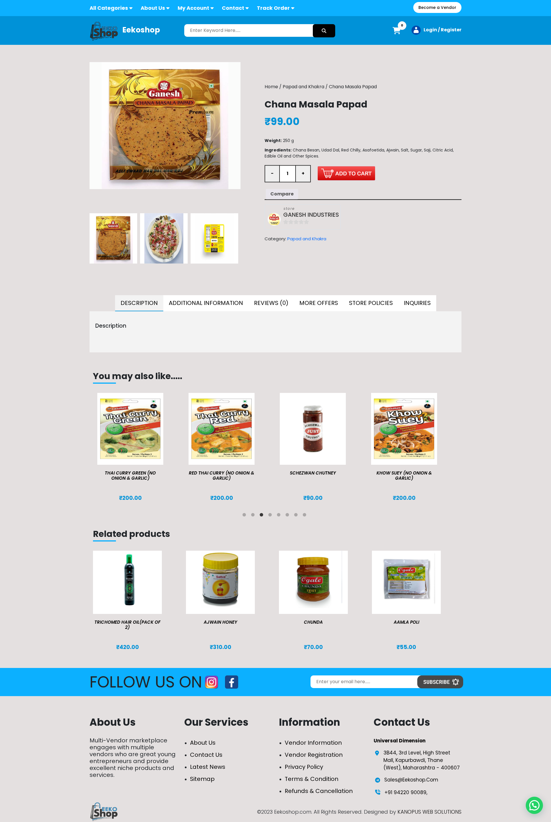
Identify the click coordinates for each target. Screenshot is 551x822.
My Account (193, 7)
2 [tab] (254, 516)
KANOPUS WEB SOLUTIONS (429, 811)
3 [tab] (262, 516)
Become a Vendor (437, 7)
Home (271, 86)
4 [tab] (271, 516)
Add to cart (346, 173)
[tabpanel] (138, 447)
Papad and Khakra (303, 86)
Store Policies (371, 303)
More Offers (318, 303)
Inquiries (417, 303)
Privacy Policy (304, 767)
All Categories (109, 7)
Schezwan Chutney (313, 473)
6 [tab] (288, 516)
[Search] (324, 30)
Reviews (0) (271, 303)
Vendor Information (313, 743)
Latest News (207, 767)
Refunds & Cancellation (319, 791)
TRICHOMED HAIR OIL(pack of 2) (127, 624)
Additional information (206, 303)
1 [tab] (245, 516)
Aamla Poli (406, 622)
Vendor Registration (314, 755)
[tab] (139, 303)
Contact (233, 7)
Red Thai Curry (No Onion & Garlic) (221, 475)
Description (139, 303)
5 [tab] (280, 516)
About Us (153, 7)
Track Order (273, 7)
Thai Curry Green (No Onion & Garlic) (130, 475)
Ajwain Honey (220, 622)
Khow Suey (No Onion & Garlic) (404, 475)
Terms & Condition (311, 779)
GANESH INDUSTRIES (311, 214)
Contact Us (206, 755)
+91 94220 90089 (405, 792)
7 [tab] (297, 516)
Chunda (313, 622)
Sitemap (202, 779)
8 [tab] (306, 516)
